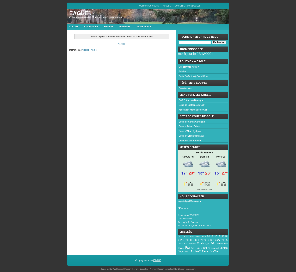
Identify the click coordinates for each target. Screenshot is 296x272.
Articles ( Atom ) (89, 49)
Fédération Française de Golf (193, 109)
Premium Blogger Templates (161, 268)
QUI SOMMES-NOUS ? (149, 6)
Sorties (223, 248)
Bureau (108, 26)
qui (217, 248)
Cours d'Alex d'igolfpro (190, 131)
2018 (224, 236)
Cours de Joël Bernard (190, 140)
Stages (181, 251)
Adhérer (182, 71)
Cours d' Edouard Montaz (191, 135)
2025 (224, 240)
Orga (213, 248)
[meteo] (204, 186)
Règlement (125, 26)
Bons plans (144, 26)
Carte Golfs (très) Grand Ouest (194, 76)
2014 (197, 236)
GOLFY (206, 248)
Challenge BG (205, 243)
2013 (192, 236)
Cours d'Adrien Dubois (190, 126)
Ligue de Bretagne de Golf (192, 104)
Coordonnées (185, 88)
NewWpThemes (116, 268)
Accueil (167, 6)
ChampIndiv (222, 243)
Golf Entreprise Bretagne (191, 100)
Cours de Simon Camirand (192, 121)
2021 (196, 240)
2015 (203, 236)
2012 (186, 236)
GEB (199, 248)
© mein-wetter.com (204, 190)
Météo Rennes (204, 152)
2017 (217, 236)
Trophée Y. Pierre (199, 251)
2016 (210, 236)
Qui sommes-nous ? (189, 66)
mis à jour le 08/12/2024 (195, 53)
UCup (211, 251)
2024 (217, 240)
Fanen (190, 247)
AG (185, 243)
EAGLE (78, 13)
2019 (181, 240)
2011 (180, 236)
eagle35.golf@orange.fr (189, 201)
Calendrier (91, 26)
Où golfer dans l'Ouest (187, 6)
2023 (211, 240)
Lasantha (144, 268)
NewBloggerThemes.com (184, 268)
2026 (180, 243)
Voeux (217, 251)
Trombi (187, 251)
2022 (203, 240)
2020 (189, 240)
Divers (181, 248)
